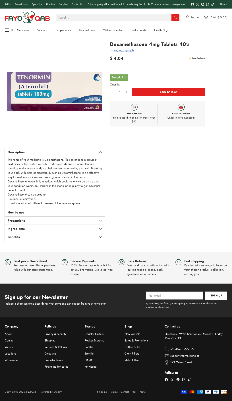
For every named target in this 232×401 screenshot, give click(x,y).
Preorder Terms (54, 360)
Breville (89, 353)
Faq (134, 392)
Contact (9, 340)
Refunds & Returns (56, 347)
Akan (222, 4)
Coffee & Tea (132, 347)
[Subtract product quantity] (113, 92)
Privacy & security (55, 334)
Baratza (89, 347)
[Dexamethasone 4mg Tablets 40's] (55, 91)
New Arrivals (132, 334)
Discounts (50, 353)
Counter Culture (94, 334)
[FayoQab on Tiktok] (213, 5)
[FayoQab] (27, 17)
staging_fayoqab (124, 50)
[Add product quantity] (126, 92)
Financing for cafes (56, 367)
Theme (142, 392)
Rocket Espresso (94, 340)
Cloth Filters (132, 353)
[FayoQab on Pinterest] (202, 5)
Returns (114, 392)
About (8, 334)
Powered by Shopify (51, 392)
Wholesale (11, 360)
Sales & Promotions (136, 340)
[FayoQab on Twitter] (197, 5)
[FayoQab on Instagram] (208, 5)
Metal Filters (132, 360)
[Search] (175, 17)
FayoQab (31, 392)
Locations (10, 353)
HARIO (89, 360)
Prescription (119, 77)
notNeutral (91, 367)
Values (9, 347)
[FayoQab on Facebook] (192, 5)
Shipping (50, 340)
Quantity (115, 84)
